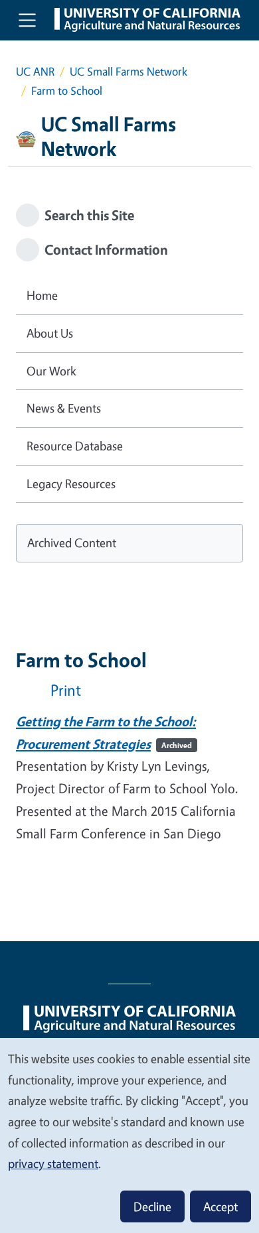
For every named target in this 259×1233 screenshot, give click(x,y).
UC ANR (35, 71)
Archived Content (71, 543)
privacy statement (53, 1163)
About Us (50, 333)
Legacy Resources (71, 483)
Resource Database (75, 446)
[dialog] (129, 1135)
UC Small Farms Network (128, 71)
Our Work (51, 371)
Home (42, 295)
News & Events (64, 408)
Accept (220, 1206)
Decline (152, 1206)
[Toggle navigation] (27, 20)
